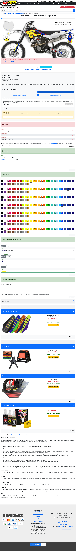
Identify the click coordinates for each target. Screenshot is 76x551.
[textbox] (37, 250)
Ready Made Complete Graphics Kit (20, 92)
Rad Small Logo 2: (5, 265)
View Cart (72, 1)
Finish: (2, 163)
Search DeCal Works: (6, 10)
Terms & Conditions (38, 521)
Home (38, 1)
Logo (3, 246)
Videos (49, 1)
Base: (2, 155)
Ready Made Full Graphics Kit (56, 92)
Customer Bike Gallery (62, 1)
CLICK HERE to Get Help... (46, 67)
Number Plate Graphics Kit (56, 95)
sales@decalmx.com (66, 529)
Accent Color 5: (5, 211)
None (8, 246)
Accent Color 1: (5, 179)
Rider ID (29, 3)
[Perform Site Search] (74, 10)
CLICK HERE (53, 143)
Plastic (35, 3)
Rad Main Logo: (4, 244)
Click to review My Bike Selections (12, 61)
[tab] (5, 435)
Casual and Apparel (58, 3)
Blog (54, 1)
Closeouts (72, 3)
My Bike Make (4, 133)
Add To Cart (69, 104)
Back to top (72, 146)
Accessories (48, 3)
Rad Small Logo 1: (5, 254)
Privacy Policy (38, 518)
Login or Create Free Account (67, 6)
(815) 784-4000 (61, 526)
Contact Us (43, 1)
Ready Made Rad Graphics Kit (19, 95)
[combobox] (38, 250)
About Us (38, 516)
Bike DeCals (8, 13)
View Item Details (53, 325)
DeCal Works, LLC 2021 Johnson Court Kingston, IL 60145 (62, 523)
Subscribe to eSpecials (38, 514)
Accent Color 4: (7, 203)
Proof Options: (6, 112)
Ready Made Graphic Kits (18, 13)
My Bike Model (4, 137)
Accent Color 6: (5, 219)
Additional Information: (6, 284)
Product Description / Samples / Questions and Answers (38, 69)
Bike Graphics (21, 3)
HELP (66, 3)
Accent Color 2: (7, 187)
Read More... (71, 85)
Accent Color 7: (5, 227)
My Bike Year (3, 129)
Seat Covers (41, 3)
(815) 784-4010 (70, 526)
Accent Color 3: (5, 195)
